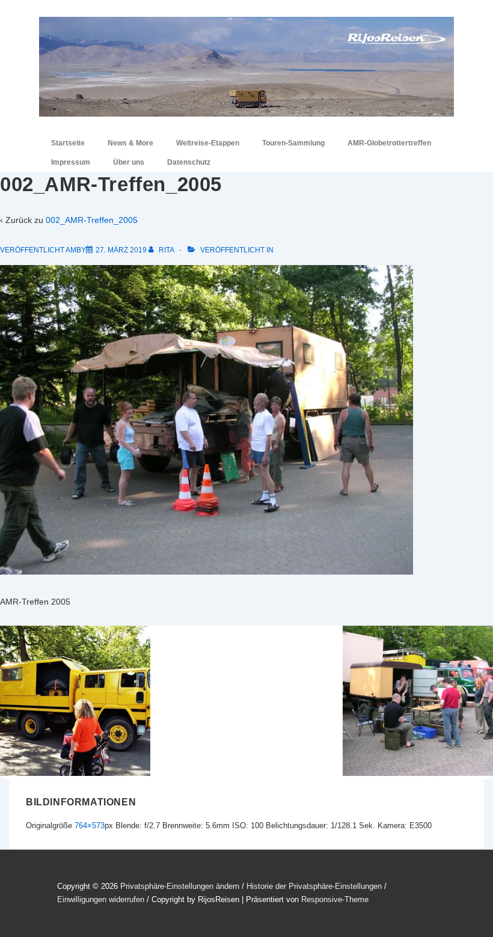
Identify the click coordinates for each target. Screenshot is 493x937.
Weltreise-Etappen (207, 143)
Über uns (128, 162)
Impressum (70, 162)
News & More (130, 143)
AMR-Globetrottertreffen (389, 143)
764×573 (90, 825)
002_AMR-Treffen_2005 (92, 220)
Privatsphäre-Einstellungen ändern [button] (179, 886)
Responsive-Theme (335, 899)
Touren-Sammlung (293, 143)
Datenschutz (188, 162)
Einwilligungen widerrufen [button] (100, 899)
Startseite (68, 143)
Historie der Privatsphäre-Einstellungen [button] (314, 886)
